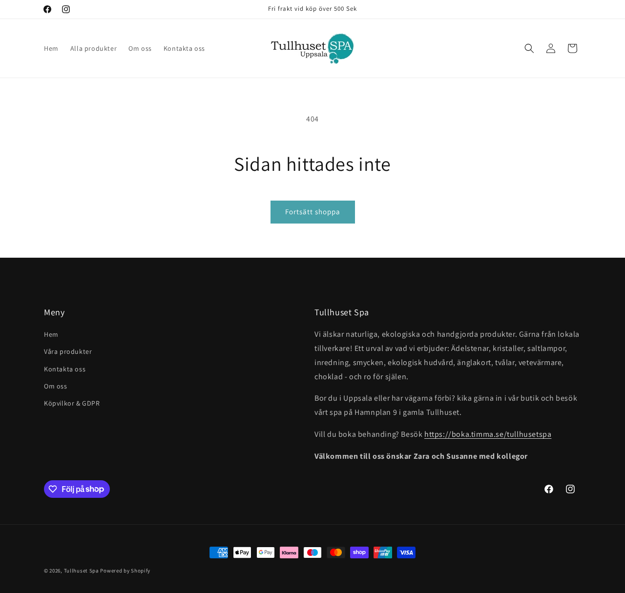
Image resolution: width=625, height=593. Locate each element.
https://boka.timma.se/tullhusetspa (487, 434)
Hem (51, 334)
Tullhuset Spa (81, 570)
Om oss (55, 386)
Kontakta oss (64, 369)
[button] (529, 48)
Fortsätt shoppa (312, 211)
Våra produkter (68, 351)
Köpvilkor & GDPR (72, 403)
